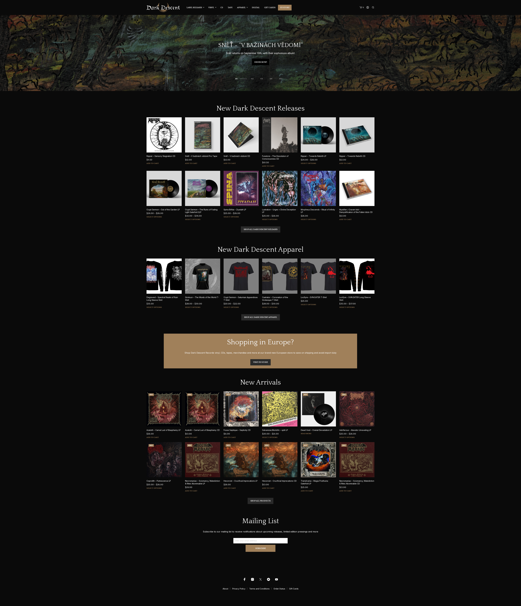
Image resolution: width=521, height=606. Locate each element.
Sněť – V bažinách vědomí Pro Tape (201, 156)
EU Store (284, 8)
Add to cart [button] (153, 163)
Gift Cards (269, 8)
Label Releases (194, 8)
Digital (256, 8)
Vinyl (211, 8)
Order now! (260, 62)
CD (221, 8)
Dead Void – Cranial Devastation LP (316, 430)
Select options (308, 163)
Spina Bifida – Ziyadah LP (235, 209)
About (225, 588)
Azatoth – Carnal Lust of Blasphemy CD (202, 430)
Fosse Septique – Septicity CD (237, 430)
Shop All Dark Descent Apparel (260, 317)
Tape (230, 8)
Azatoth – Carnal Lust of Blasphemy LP (164, 430)
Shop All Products (260, 501)
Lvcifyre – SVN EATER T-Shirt (314, 297)
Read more (306, 434)
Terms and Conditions (259, 588)
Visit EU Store (260, 362)
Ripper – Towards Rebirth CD (352, 156)
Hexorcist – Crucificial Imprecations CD (279, 481)
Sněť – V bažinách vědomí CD (237, 156)
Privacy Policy (238, 588)
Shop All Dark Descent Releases (260, 229)
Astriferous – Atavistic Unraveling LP (355, 430)
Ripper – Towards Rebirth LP (313, 156)
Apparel (241, 8)
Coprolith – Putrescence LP (159, 481)
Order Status (279, 588)
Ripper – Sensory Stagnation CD (161, 156)
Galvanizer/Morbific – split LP (275, 430)
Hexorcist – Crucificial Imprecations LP (241, 481)
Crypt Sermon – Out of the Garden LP (163, 209)
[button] (362, 7)
